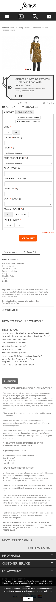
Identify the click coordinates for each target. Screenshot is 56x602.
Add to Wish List (31, 107)
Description (10, 381)
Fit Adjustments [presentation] (25, 112)
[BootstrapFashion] (20, 6)
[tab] (8, 112)
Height (8, 148)
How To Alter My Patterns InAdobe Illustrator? (22, 356)
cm (8, 132)
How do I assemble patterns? (14, 352)
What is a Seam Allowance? (14, 346)
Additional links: (10, 310)
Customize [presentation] (9, 112)
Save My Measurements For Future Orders (21, 252)
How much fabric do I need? (14, 339)
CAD (19, 225)
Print (9, 225)
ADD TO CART (28, 238)
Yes (20, 214)
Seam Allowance (13, 209)
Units (7, 127)
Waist (11, 199)
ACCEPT (28, 599)
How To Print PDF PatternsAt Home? (18, 365)
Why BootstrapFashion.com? (14, 342)
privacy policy (37, 591)
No (8, 214)
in (16, 132)
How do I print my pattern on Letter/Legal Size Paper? (26, 336)
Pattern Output (12, 220)
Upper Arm (10, 189)
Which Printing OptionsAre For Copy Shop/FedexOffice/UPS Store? (18, 360)
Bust (10, 168)
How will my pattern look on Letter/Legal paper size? (25, 333)
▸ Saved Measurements (28, 118)
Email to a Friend (12, 107)
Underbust (14, 178)
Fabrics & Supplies (11, 260)
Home (4, 28)
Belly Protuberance (15, 158)
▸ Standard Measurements (28, 121)
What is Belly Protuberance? (14, 349)
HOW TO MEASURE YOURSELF (22, 321)
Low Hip (12, 138)
